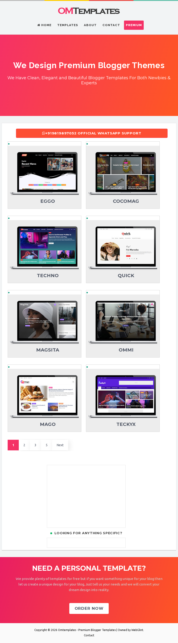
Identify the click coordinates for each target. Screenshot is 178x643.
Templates (67, 25)
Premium (134, 25)
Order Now (89, 608)
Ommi (126, 350)
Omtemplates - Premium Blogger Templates (87, 629)
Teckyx (126, 424)
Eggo (47, 201)
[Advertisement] (86, 496)
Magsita (47, 350)
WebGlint (137, 629)
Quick (126, 275)
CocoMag (126, 201)
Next (60, 445)
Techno (48, 275)
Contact (111, 25)
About (90, 25)
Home (45, 25)
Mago (48, 424)
